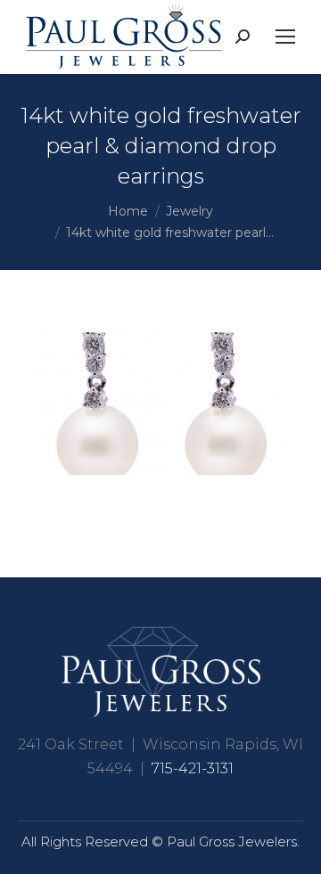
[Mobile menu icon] (285, 36)
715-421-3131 (193, 768)
